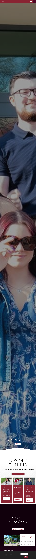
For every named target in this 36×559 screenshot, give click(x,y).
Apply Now (18, 443)
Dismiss (26, 556)
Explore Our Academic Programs (18, 473)
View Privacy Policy (24, 554)
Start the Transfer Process (28, 500)
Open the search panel (31, 1)
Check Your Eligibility (6, 498)
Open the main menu (34, 1)
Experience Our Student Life (18, 529)
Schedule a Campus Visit (17, 499)
